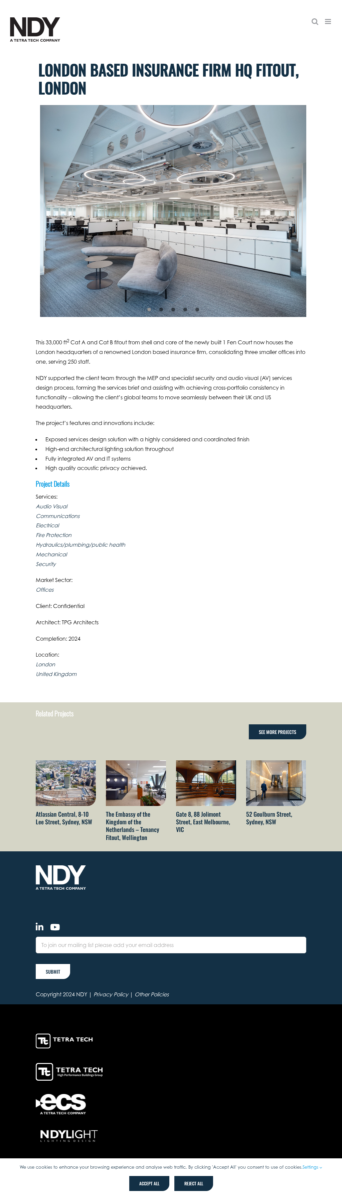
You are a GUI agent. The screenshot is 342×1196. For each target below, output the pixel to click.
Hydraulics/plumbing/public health (80, 544)
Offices (44, 589)
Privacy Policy (111, 994)
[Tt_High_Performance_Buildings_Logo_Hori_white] (69, 1065)
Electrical (47, 525)
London (45, 664)
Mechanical (51, 554)
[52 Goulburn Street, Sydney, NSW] (276, 763)
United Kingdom (56, 674)
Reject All (193, 1183)
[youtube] (55, 927)
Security (46, 564)
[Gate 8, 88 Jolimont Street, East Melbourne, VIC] (206, 763)
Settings (311, 1167)
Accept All (149, 1183)
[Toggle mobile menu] (328, 21)
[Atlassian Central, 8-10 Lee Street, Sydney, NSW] (66, 763)
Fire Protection (53, 535)
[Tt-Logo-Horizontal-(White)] (65, 1034)
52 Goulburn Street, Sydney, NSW (269, 818)
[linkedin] (39, 927)
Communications (57, 516)
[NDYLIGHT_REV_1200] (69, 1130)
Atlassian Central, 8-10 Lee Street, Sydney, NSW (64, 818)
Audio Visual (51, 506)
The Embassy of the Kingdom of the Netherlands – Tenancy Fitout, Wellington (132, 826)
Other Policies (152, 994)
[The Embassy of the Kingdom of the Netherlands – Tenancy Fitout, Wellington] (136, 763)
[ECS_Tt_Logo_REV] (61, 1096)
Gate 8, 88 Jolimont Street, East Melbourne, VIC (203, 822)
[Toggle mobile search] (315, 21)
